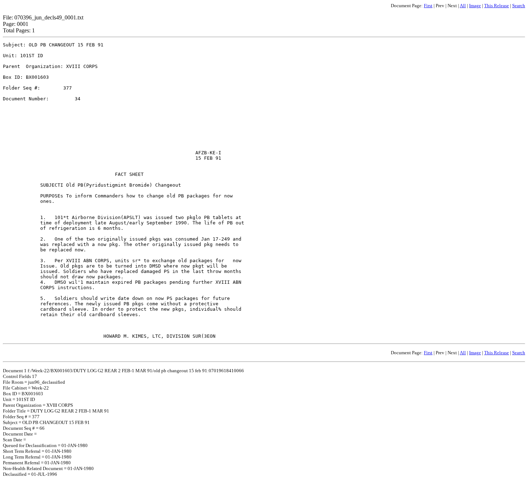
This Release (496, 5)
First (428, 5)
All (463, 5)
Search (518, 5)
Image (475, 5)
